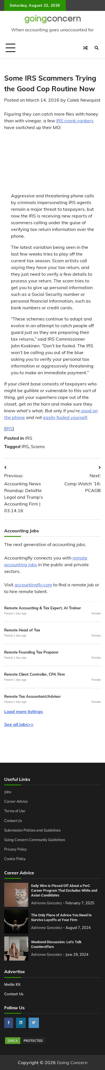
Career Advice (16, 801)
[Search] (96, 48)
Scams (38, 446)
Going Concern (72, 1062)
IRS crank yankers (75, 120)
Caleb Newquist (84, 100)
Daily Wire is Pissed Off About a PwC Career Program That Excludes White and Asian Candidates (64, 890)
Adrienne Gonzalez (46, 903)
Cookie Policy (15, 858)
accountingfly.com (33, 584)
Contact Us (13, 820)
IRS (9, 428)
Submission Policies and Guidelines (32, 830)
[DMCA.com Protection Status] (25, 1043)
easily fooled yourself (65, 417)
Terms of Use (14, 811)
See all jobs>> (19, 724)
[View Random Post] (85, 48)
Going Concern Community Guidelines (34, 839)
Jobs (7, 792)
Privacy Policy (15, 849)
